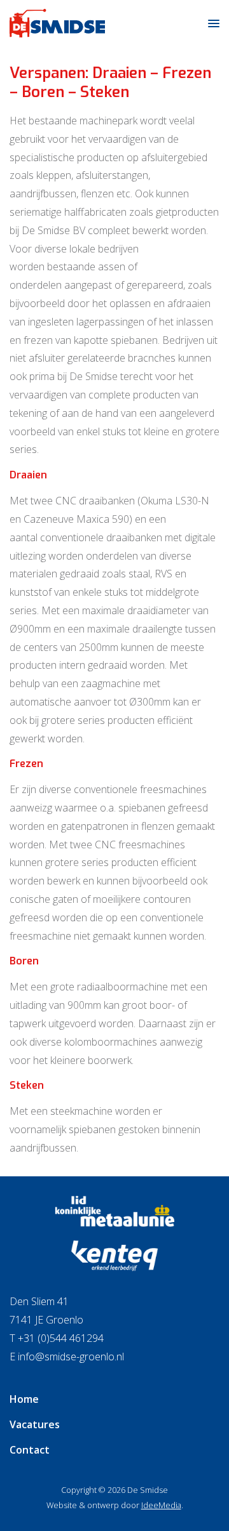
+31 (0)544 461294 (61, 1338)
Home (24, 1399)
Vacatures (35, 1424)
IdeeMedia (161, 1505)
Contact (30, 1450)
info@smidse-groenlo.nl (71, 1356)
